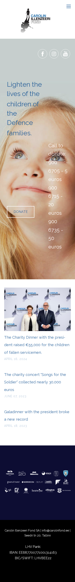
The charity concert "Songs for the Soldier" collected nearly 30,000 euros (35, 382)
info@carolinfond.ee (55, 530)
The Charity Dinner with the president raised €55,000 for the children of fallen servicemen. (36, 345)
